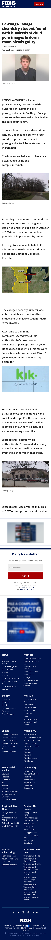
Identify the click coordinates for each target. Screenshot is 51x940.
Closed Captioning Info (31, 836)
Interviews (28, 713)
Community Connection (28, 787)
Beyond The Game (9, 740)
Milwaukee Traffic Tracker (31, 723)
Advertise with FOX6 (10, 859)
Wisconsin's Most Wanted (9, 662)
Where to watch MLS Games (32, 898)
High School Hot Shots (8, 747)
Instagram (6, 780)
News (5, 654)
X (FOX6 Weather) (9, 800)
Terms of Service (27, 589)
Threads (5, 786)
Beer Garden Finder (31, 774)
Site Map (5, 689)
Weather (28, 654)
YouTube (5, 774)
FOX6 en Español (9, 686)
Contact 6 (6, 699)
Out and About (29, 710)
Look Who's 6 (29, 704)
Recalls (5, 705)
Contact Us (30, 806)
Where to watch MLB (32, 864)
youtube (33, 912)
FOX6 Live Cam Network (30, 667)
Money (6, 695)
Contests (27, 809)
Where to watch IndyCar (30, 873)
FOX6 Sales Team (9, 856)
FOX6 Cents (6, 702)
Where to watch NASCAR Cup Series (31, 868)
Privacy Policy (28, 587)
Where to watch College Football (30, 860)
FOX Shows (28, 761)
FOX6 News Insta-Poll (10, 678)
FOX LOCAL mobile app (9, 682)
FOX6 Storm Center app (31, 662)
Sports (5, 730)
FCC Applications (30, 832)
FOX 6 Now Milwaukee (9, 47)
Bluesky (5, 788)
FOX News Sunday (31, 758)
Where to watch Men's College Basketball (30, 879)
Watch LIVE (30, 730)
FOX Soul (27, 755)
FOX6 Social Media (8, 769)
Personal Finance (9, 708)
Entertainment (7, 669)
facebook (14, 912)
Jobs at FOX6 (29, 824)
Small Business (8, 714)
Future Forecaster (31, 680)
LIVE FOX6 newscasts (32, 737)
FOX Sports (28, 752)
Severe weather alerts (32, 658)
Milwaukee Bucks (9, 751)
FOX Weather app (31, 671)
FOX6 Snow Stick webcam (30, 684)
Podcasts (5, 672)
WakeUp (28, 695)
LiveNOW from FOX (31, 746)
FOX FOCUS (7, 862)
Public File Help (30, 829)
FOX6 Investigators (9, 666)
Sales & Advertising (8, 851)
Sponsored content (9, 865)
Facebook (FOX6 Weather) (8, 795)
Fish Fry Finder (29, 777)
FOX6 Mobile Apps (31, 818)
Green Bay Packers (9, 737)
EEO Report (28, 827)
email (37, 912)
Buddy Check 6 (29, 780)
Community (30, 767)
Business (5, 711)
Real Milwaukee (30, 707)
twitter (18, 912)
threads (28, 912)
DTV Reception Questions (30, 842)
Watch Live (39, 4)
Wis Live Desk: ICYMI (32, 740)
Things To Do (29, 771)
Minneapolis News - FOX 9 (10, 819)
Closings (27, 677)
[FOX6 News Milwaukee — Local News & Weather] (9, 4)
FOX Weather (29, 674)
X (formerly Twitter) (10, 791)
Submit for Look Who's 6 (30, 700)
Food (26, 716)
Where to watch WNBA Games (30, 893)
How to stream (30, 734)
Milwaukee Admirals (10, 743)
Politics (5, 675)
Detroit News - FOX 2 (10, 823)
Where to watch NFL (32, 856)
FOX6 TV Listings (30, 743)
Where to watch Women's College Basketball (31, 887)
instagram (23, 912)
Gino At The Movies (31, 719)
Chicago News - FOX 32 (10, 813)
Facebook (6, 777)
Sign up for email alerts (30, 813)
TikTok (4, 783)
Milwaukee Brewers (10, 734)
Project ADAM (29, 783)
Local (4, 658)
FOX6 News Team (31, 821)
